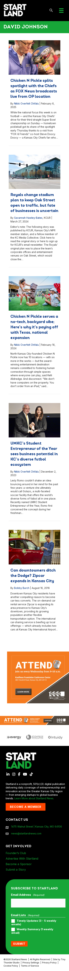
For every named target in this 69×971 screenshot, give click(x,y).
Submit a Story (16, 869)
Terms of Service (30, 965)
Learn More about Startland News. (34, 798)
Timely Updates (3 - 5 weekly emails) (33, 922)
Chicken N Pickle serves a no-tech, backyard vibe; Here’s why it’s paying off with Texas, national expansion (34, 327)
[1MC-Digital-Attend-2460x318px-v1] (34, 720)
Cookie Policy (11, 965)
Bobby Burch (21, 587)
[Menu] (61, 10)
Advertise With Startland (22, 858)
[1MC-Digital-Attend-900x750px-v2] (38, 653)
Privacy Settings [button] (30, 962)
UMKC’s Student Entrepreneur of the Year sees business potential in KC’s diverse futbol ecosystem (34, 454)
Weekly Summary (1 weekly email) (32, 931)
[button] (51, 11)
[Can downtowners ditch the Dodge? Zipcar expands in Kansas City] (35, 547)
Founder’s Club (16, 853)
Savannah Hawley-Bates (28, 217)
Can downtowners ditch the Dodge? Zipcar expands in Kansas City (33, 576)
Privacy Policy (49, 962)
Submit (19, 943)
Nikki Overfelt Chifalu (26, 103)
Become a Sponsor (19, 864)
